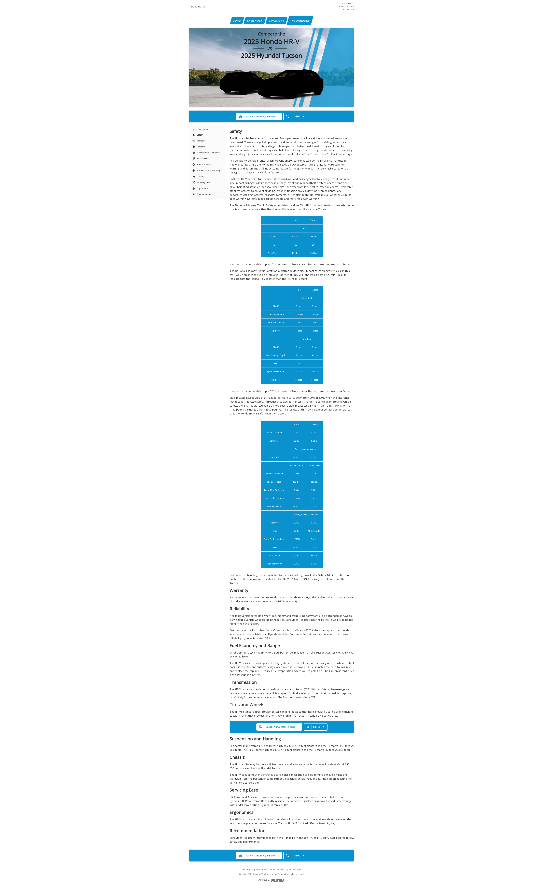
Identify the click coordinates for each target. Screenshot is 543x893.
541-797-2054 (347, 9)
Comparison (202, 130)
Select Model (255, 20)
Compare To (277, 20)
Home (237, 20)
